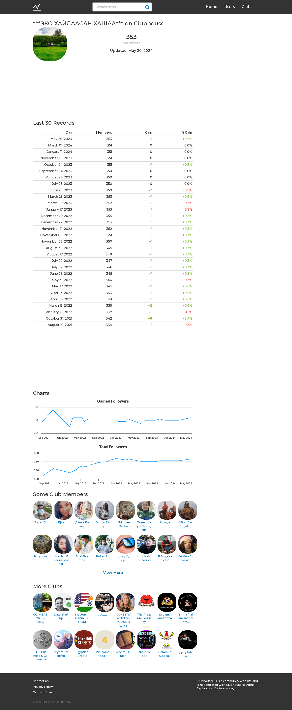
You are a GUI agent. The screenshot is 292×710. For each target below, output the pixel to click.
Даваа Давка (82, 524)
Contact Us (41, 681)
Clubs (247, 7)
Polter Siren (102, 558)
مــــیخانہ (102, 614)
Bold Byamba (81, 558)
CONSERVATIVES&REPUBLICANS (123, 620)
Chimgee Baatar (123, 524)
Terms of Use (42, 692)
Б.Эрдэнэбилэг (165, 558)
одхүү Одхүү (123, 558)
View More (113, 572)
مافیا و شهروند (185, 654)
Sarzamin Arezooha (165, 616)
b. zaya (165, 522)
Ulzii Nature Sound (144, 558)
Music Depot (144, 654)
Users (229, 7)
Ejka (61, 522)
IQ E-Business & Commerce (40, 655)
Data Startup (61, 616)
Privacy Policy (43, 687)
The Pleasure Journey (144, 618)
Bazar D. (40, 522)
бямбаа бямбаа (185, 558)
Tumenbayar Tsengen (144, 526)
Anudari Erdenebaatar (61, 560)
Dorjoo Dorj (102, 524)
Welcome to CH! (102, 654)
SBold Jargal (185, 524)
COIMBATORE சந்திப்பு (40, 618)
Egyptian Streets (81, 654)
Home (211, 7)
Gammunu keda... (164, 654)
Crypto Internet (61, 654)
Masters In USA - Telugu (82, 618)
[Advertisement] (113, 91)
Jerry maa (40, 556)
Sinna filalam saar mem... (185, 618)
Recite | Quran (123, 654)
